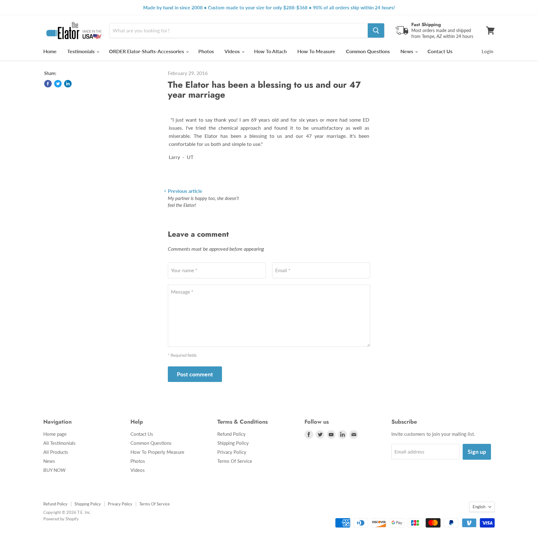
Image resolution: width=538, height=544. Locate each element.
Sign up (477, 451)
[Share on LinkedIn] (68, 83)
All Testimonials (59, 443)
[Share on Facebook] (48, 83)
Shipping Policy (233, 443)
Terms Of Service (234, 461)
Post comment (195, 374)
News (407, 51)
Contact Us (439, 51)
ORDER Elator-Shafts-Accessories (147, 51)
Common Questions (368, 51)
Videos (232, 51)
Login (487, 51)
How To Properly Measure (157, 452)
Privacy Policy (231, 452)
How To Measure (316, 51)
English (479, 506)
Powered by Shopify (61, 518)
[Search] (376, 30)
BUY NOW (54, 470)
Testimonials (81, 51)
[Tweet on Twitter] (58, 83)
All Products (55, 452)
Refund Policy (231, 434)
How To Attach (270, 51)
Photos (206, 51)
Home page (55, 434)
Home (50, 51)
